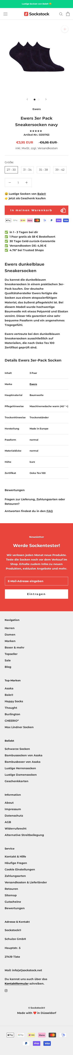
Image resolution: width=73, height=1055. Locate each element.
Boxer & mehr (14, 647)
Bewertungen (15, 908)
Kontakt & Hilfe (15, 856)
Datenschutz (14, 815)
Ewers (33, 384)
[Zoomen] (64, 29)
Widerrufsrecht (15, 828)
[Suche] (61, 13)
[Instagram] (6, 990)
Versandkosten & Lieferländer (26, 882)
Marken (10, 641)
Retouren (11, 889)
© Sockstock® (36, 1007)
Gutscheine (13, 902)
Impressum (13, 809)
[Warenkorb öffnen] (67, 14)
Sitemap (11, 895)
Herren (10, 628)
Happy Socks (14, 701)
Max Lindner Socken (19, 727)
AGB (8, 822)
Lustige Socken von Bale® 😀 (36, 4)
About (9, 802)
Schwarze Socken (17, 749)
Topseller (11, 654)
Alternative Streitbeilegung (24, 835)
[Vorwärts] (46, 99)
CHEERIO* (12, 720)
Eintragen (36, 594)
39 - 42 (59, 169)
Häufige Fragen (16, 863)
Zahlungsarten (15, 876)
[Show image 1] (34, 99)
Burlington (12, 714)
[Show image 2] (39, 99)
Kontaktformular (17, 983)
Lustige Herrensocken (20, 768)
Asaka (9, 688)
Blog (8, 667)
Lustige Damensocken (21, 774)
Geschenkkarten (16, 781)
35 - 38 (43, 169)
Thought (11, 708)
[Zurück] (27, 99)
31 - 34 (27, 169)
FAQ (50, 511)
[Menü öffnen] (5, 13)
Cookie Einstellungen (20, 869)
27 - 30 (11, 169)
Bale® (41, 194)
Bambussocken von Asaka (23, 755)
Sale (8, 660)
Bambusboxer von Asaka (22, 762)
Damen (10, 634)
